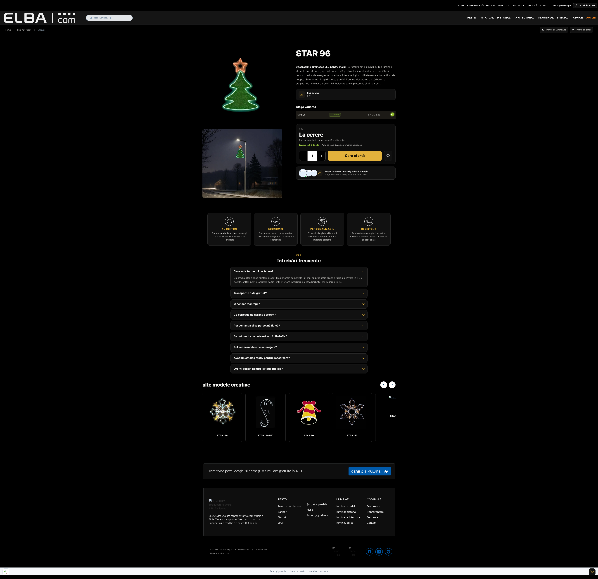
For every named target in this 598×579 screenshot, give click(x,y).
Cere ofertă (355, 156)
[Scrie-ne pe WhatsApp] (5, 571)
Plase (310, 509)
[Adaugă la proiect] (388, 156)
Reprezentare (375, 512)
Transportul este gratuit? (250, 293)
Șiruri (281, 522)
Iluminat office (344, 522)
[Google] (388, 552)
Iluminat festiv (24, 30)
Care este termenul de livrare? (253, 271)
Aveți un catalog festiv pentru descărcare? (262, 358)
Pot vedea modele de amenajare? (255, 347)
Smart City (503, 5)
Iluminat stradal (345, 506)
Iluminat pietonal (346, 512)
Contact (544, 5)
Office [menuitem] (578, 17)
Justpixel (225, 553)
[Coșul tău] (592, 571)
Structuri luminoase (289, 506)
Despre (460, 5)
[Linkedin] (379, 552)
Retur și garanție (562, 5)
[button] (554, 30)
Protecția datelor (298, 571)
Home (8, 30)
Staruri (282, 517)
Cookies (313, 571)
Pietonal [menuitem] (503, 17)
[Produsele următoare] (392, 384)
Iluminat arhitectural (348, 517)
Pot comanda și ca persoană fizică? (257, 325)
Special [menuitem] (562, 17)
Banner (282, 512)
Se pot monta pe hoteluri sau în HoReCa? (260, 336)
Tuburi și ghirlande (318, 515)
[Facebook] (369, 552)
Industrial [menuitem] (546, 17)
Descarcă (532, 5)
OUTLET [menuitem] (591, 17)
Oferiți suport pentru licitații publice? (258, 368)
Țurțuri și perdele (317, 504)
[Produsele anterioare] (383, 384)
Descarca (372, 517)
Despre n (372, 506)
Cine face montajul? (247, 304)
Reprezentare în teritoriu (481, 5)
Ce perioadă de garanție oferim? (255, 314)
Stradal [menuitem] (487, 17)
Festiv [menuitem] (472, 17)
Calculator (518, 5)
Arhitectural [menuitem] (524, 17)
